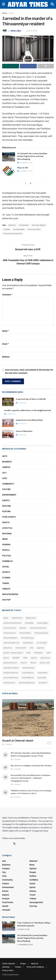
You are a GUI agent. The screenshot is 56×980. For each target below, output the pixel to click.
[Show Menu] (3, 4)
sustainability (28, 673)
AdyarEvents (17, 618)
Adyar (6, 618)
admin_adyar (16, 31)
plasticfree (45, 658)
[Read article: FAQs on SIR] (8, 171)
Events (6, 500)
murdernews (18, 229)
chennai (12, 225)
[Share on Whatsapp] (10, 66)
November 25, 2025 (26, 162)
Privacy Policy (7, 970)
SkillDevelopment (11, 673)
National (7, 533)
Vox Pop (6, 600)
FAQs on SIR (22, 167)
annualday (29, 623)
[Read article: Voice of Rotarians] (8, 434)
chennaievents (10, 633)
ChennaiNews (25, 633)
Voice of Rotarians (24, 431)
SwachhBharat (28, 678)
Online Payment (8, 963)
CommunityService (11, 643)
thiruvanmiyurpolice (13, 234)
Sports (6, 572)
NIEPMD (16, 658)
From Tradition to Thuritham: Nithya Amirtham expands (33, 924)
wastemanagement (27, 683)
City (4, 473)
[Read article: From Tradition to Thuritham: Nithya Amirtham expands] (8, 926)
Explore (6, 506)
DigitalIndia (28, 643)
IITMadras (38, 653)
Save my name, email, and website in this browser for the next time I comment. (29, 371)
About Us (34, 963)
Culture (6, 489)
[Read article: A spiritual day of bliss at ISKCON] (8, 402)
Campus (6, 467)
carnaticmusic (10, 628)
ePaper (23, 963)
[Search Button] (52, 4)
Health (6, 522)
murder (7, 229)
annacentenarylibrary (12, 623)
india (48, 653)
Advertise (6, 967)
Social (5, 566)
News (11, 13)
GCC (31, 648)
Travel (5, 583)
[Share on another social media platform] (45, 66)
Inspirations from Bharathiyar (29, 420)
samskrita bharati (11, 668)
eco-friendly (42, 643)
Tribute (6, 589)
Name (5, 330)
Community (8, 484)
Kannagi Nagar (39, 225)
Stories (6, 577)
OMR (25, 658)
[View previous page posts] (25, 183)
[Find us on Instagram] (9, 843)
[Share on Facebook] (28, 66)
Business (7, 461)
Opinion (6, 544)
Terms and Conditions (35, 967)
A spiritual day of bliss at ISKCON (31, 399)
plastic (34, 658)
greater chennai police (13, 653)
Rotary (33, 663)
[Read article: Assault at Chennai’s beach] (28, 717)
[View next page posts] (30, 183)
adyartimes (31, 618)
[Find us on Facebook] (3, 843)
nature (6, 658)
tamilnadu (42, 678)
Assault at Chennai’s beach (17, 740)
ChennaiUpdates (10, 638)
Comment (7, 294)
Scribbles (7, 561)
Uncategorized (10, 594)
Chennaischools (41, 633)
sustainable (42, 673)
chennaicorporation (38, 628)
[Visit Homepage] (28, 4)
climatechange (27, 638)
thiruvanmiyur (34, 229)
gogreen (40, 648)
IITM (28, 653)
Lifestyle (7, 528)
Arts (4, 456)
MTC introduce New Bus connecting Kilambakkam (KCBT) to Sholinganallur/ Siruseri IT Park (31, 754)
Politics (6, 556)
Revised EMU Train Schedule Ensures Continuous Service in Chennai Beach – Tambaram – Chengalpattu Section (30, 778)
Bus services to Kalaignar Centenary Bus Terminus (31, 765)
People (6, 550)
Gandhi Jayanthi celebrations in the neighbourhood (27, 410)
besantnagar (42, 623)
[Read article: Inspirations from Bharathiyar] (8, 423)
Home (4, 13)
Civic (4, 478)
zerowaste (43, 683)
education (8, 648)
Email (5, 343)
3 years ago (10, 414)
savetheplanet (28, 668)
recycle (24, 663)
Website (6, 357)
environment (21, 648)
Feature (6, 511)
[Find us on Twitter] (14, 843)
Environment (9, 495)
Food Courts (9, 517)
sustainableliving (11, 678)
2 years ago (21, 403)
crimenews (24, 225)
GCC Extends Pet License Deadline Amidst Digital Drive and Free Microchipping (32, 156)
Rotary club (44, 663)
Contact (18, 967)
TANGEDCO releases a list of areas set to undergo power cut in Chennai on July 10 (31, 792)
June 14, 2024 (31, 31)
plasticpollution (10, 663)
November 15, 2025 (26, 171)
